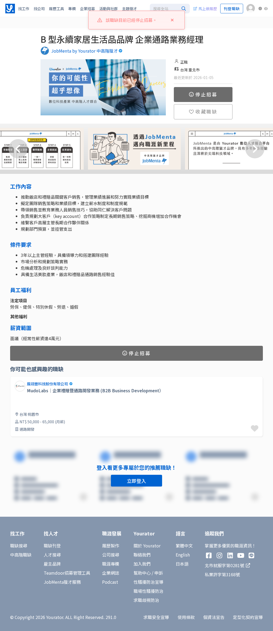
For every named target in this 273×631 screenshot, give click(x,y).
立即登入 (136, 480)
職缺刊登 (52, 545)
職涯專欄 (110, 564)
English (183, 554)
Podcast (110, 582)
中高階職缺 (20, 554)
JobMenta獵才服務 (62, 582)
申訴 (158, 573)
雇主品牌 (52, 564)
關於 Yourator (147, 545)
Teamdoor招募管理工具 (67, 573)
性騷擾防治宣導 (148, 582)
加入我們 (142, 564)
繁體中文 (184, 545)
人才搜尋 (52, 554)
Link (14, 379)
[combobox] (170, 8)
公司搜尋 (110, 554)
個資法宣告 (213, 617)
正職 (184, 62)
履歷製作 (110, 545)
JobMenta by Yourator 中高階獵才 (84, 51)
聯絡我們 (142, 554)
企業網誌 (110, 573)
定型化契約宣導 (248, 617)
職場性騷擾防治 (148, 591)
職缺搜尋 (18, 545)
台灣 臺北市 (190, 69)
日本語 (182, 564)
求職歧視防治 (146, 600)
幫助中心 (142, 573)
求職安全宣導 (156, 617)
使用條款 (186, 617)
